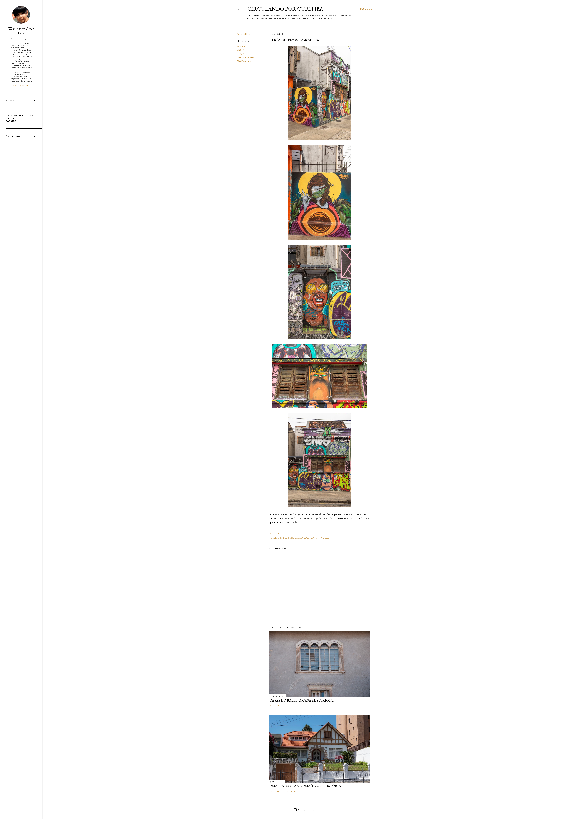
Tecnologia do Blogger (307, 810)
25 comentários (289, 791)
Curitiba (241, 46)
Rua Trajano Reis (245, 57)
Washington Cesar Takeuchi (21, 30)
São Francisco (244, 61)
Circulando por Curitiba (285, 8)
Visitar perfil (21, 85)
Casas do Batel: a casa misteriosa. (301, 700)
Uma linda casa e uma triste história (305, 785)
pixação (241, 53)
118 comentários (290, 706)
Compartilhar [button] (243, 34)
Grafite (240, 49)
